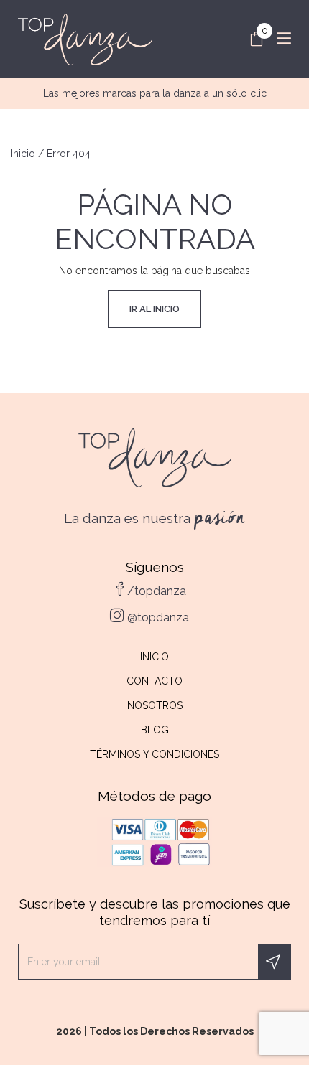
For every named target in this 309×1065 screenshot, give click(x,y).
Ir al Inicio (154, 309)
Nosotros (155, 705)
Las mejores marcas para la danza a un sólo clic (155, 93)
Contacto (154, 681)
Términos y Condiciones (154, 754)
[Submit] (274, 962)
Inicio (23, 153)
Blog (155, 730)
